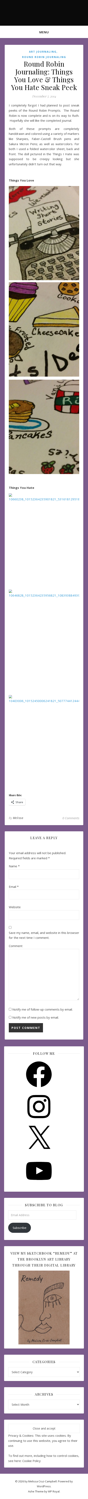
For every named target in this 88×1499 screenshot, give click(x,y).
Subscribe (19, 1228)
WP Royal (54, 1491)
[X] (39, 1153)
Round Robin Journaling (44, 57)
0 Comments (70, 818)
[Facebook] (39, 1088)
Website (15, 907)
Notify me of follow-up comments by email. (42, 1009)
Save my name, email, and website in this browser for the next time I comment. (44, 935)
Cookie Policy (31, 1461)
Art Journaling (42, 51)
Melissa (18, 818)
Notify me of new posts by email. (35, 1017)
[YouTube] (39, 1185)
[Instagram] (39, 1121)
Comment (16, 946)
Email (14, 887)
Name (14, 866)
